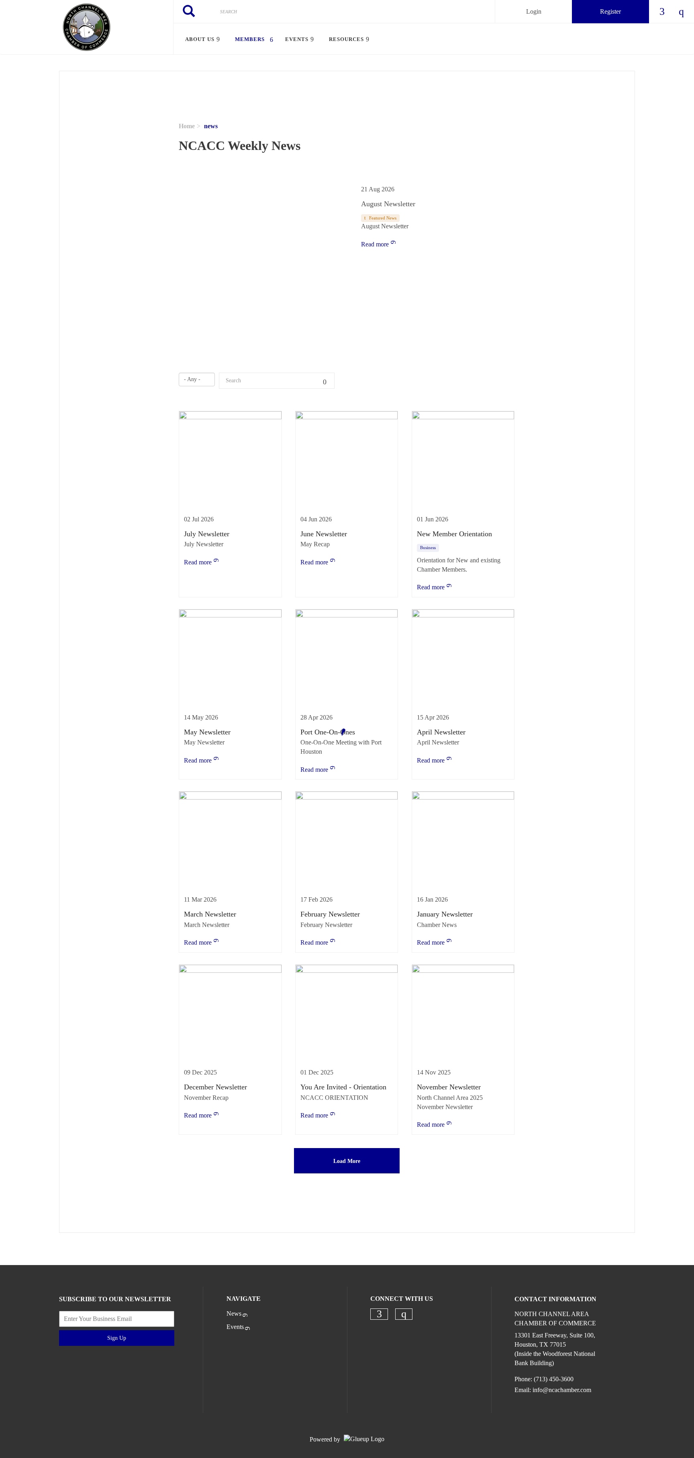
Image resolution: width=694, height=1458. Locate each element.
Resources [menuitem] (346, 39)
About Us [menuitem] (199, 39)
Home (187, 126)
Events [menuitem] (296, 39)
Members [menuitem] (250, 39)
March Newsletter (210, 914)
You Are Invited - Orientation (343, 1087)
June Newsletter (323, 534)
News (234, 1313)
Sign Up (116, 1338)
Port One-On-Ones (327, 732)
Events (235, 1326)
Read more (375, 244)
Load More (346, 1161)
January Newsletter (445, 914)
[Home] (86, 27)
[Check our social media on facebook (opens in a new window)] (379, 1314)
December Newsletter (215, 1087)
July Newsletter (206, 534)
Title (326, 381)
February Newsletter (330, 914)
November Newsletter (449, 1087)
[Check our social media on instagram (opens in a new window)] (404, 1314)
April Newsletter (441, 732)
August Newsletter (388, 204)
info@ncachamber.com (562, 1389)
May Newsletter (207, 732)
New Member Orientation (454, 534)
